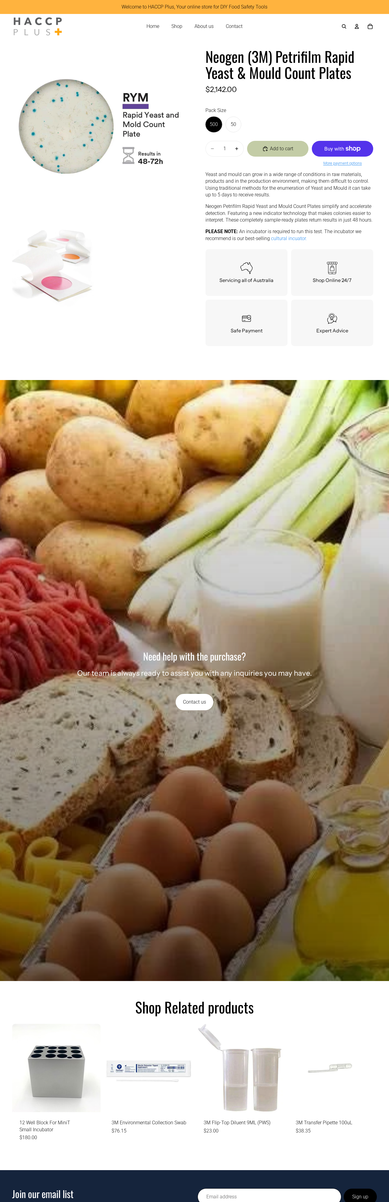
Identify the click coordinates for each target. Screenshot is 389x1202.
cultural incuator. (289, 238)
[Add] (91, 1102)
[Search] (344, 26)
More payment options (342, 163)
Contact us (194, 702)
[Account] (356, 26)
